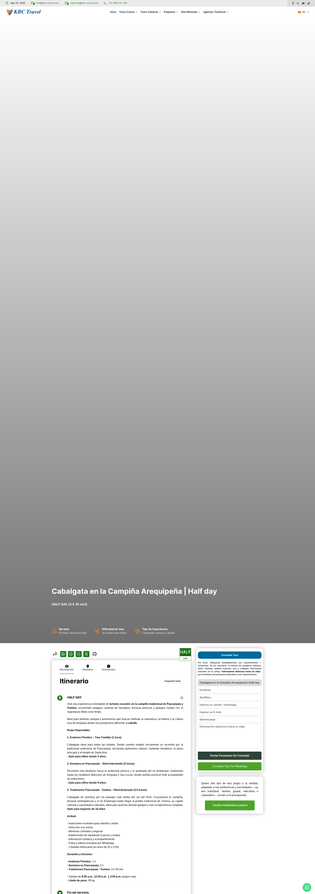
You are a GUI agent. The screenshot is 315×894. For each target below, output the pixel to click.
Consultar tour (229, 655)
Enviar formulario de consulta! (229, 755)
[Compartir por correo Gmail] (79, 654)
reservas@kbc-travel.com (84, 2)
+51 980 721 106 (118, 2)
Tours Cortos (127, 11)
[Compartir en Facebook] (71, 654)
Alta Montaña (189, 11)
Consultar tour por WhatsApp (229, 766)
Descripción (67, 669)
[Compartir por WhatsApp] (63, 654)
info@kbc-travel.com (47, 2)
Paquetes (169, 11)
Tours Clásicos (149, 11)
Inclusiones (108, 669)
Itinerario (88, 669)
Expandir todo (173, 681)
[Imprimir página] (94, 655)
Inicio (113, 11)
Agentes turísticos (214, 11)
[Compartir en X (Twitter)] (86, 654)
